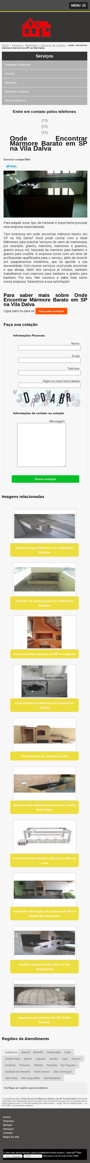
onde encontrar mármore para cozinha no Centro (44, 705)
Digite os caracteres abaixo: (62, 381)
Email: (76, 356)
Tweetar (11, 166)
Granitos (10, 73)
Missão (7, 1125)
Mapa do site (11, 1136)
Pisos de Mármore (15, 100)
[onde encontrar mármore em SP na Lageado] (44, 632)
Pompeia (51, 1065)
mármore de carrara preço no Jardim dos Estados (44, 603)
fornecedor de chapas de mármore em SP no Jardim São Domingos (44, 914)
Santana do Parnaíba (17, 1071)
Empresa (8, 1121)
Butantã (38, 1052)
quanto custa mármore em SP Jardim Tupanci (44, 1020)
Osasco (76, 1058)
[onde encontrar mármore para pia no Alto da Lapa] (44, 836)
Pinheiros (24, 1065)
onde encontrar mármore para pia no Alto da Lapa (44, 860)
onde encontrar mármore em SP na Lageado (44, 654)
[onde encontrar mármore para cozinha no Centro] (44, 681)
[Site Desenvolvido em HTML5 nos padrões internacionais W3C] (32, 1156)
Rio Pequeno (68, 1065)
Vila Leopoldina (30, 1078)
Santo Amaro (42, 1071)
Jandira (53, 1058)
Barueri (26, 1052)
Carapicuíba (53, 1052)
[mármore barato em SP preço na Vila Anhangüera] (44, 943)
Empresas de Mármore (18, 64)
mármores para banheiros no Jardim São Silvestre (44, 550)
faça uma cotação (51, 311)
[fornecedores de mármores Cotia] (44, 734)
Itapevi (28, 1058)
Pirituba (38, 1065)
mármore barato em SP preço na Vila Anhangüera (44, 967)
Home (6, 1117)
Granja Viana (12, 1058)
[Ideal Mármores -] (45, 20)
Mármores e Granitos (17, 91)
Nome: (76, 343)
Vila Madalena (52, 1078)
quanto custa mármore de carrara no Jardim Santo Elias (44, 807)
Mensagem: (57, 421)
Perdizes (10, 1065)
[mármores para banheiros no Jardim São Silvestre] (44, 526)
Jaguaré (40, 1058)
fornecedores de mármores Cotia (44, 756)
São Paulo (11, 1078)
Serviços (44, 56)
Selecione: (11, 1052)
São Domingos (62, 1071)
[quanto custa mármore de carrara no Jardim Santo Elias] (44, 783)
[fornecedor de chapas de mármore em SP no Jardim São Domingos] (44, 890)
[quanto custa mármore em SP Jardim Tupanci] (44, 996)
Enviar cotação (45, 479)
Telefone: (74, 368)
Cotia (67, 1052)
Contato (8, 1132)
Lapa (65, 1058)
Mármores (11, 82)
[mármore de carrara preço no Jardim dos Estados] (44, 579)
